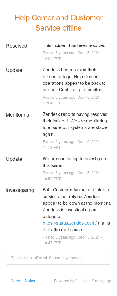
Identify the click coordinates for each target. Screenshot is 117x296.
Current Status (20, 280)
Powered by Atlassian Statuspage (82, 280)
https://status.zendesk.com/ (70, 223)
